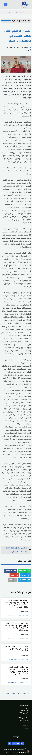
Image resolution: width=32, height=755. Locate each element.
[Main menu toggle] (5, 4)
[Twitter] (18, 743)
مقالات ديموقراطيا (23, 718)
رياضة (26, 728)
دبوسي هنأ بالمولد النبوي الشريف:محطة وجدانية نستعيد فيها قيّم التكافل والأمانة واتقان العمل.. (16, 604)
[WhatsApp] (22, 743)
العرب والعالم (24, 710)
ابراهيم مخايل (21, 548)
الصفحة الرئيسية (24, 705)
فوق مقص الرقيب (23, 720)
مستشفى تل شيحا (19, 551)
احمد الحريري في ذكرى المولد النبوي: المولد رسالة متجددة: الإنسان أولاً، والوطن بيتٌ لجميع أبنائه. (16, 627)
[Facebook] (9, 743)
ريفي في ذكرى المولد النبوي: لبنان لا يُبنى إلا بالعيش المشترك (16, 649)
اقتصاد (26, 723)
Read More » (24, 611)
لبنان (27, 708)
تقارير (26, 715)
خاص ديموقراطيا (23, 713)
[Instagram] (14, 743)
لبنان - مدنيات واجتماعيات (21, 20)
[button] (24, 571)
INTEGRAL (22, 753)
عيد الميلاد (9, 548)
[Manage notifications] (28, 751)
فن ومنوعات (25, 725)
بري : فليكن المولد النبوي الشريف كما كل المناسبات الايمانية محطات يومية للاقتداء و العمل (18, 670)
